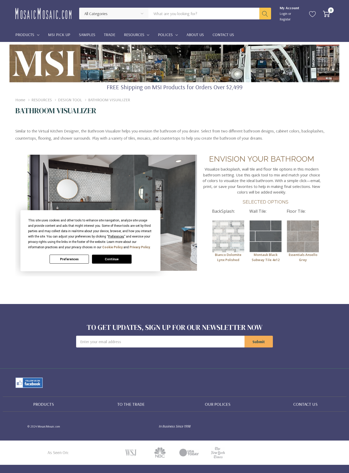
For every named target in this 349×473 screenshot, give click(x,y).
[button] (29, 383)
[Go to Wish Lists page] (312, 13)
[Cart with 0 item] (326, 13)
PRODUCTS (43, 404)
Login (284, 13)
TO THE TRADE (131, 404)
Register (285, 19)
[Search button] (265, 13)
